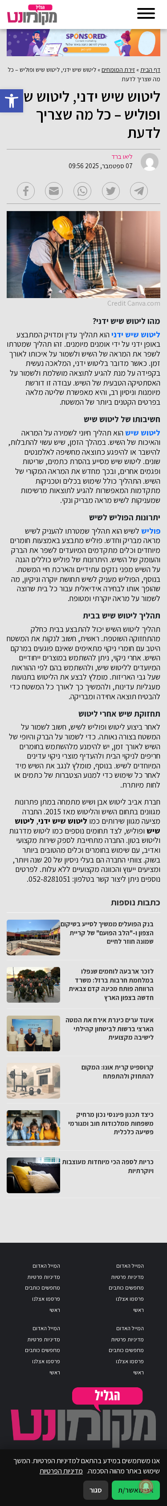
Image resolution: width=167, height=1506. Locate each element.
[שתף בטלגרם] (139, 191)
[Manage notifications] (146, 1486)
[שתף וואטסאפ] (82, 191)
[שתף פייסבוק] (26, 191)
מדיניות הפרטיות (61, 1471)
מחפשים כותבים (126, 1287)
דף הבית (150, 70)
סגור (96, 1490)
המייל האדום (130, 1266)
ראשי (138, 1310)
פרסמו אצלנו (130, 1299)
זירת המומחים (118, 70)
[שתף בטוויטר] (111, 191)
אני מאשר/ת (136, 1490)
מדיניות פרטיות (127, 1277)
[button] (11, 100)
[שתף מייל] (54, 191)
